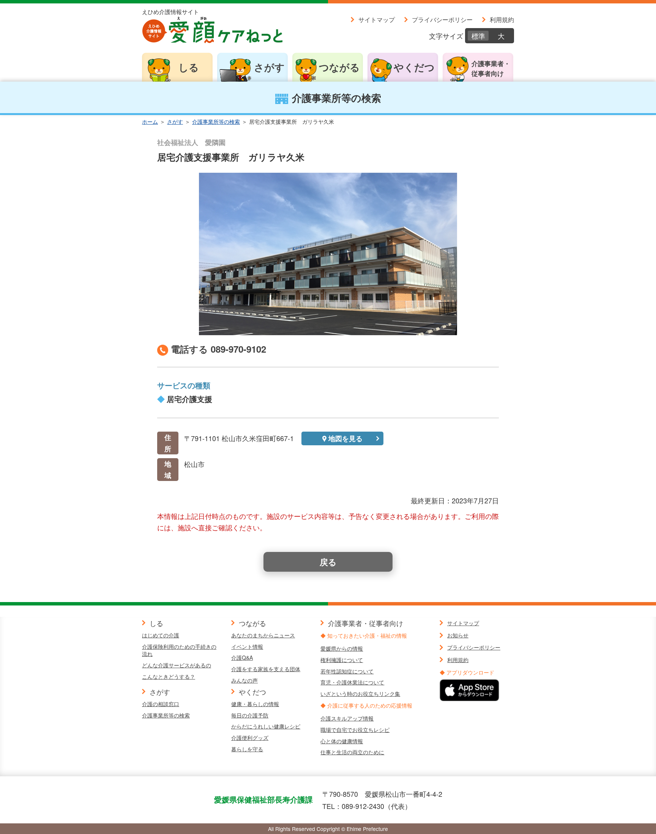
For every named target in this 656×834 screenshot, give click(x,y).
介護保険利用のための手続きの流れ (179, 650)
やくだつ (414, 67)
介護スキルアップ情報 (347, 718)
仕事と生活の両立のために (352, 752)
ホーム (150, 121)
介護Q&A (242, 657)
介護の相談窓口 (160, 704)
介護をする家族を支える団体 (265, 669)
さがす (269, 67)
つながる (339, 67)
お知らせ (457, 635)
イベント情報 (247, 646)
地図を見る (345, 438)
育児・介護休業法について (352, 682)
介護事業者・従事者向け (491, 68)
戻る (328, 562)
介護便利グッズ (249, 737)
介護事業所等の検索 (216, 121)
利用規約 (502, 19)
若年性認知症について (347, 671)
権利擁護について (341, 660)
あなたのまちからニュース (263, 635)
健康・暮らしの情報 (255, 704)
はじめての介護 (160, 635)
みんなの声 (244, 680)
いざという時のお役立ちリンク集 (360, 693)
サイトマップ (376, 19)
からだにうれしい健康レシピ (265, 726)
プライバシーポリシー (442, 19)
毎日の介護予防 (249, 715)
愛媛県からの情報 (341, 648)
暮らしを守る (247, 749)
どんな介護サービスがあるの (176, 665)
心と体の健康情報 (341, 741)
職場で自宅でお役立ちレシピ (355, 729)
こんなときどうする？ (168, 676)
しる (188, 67)
